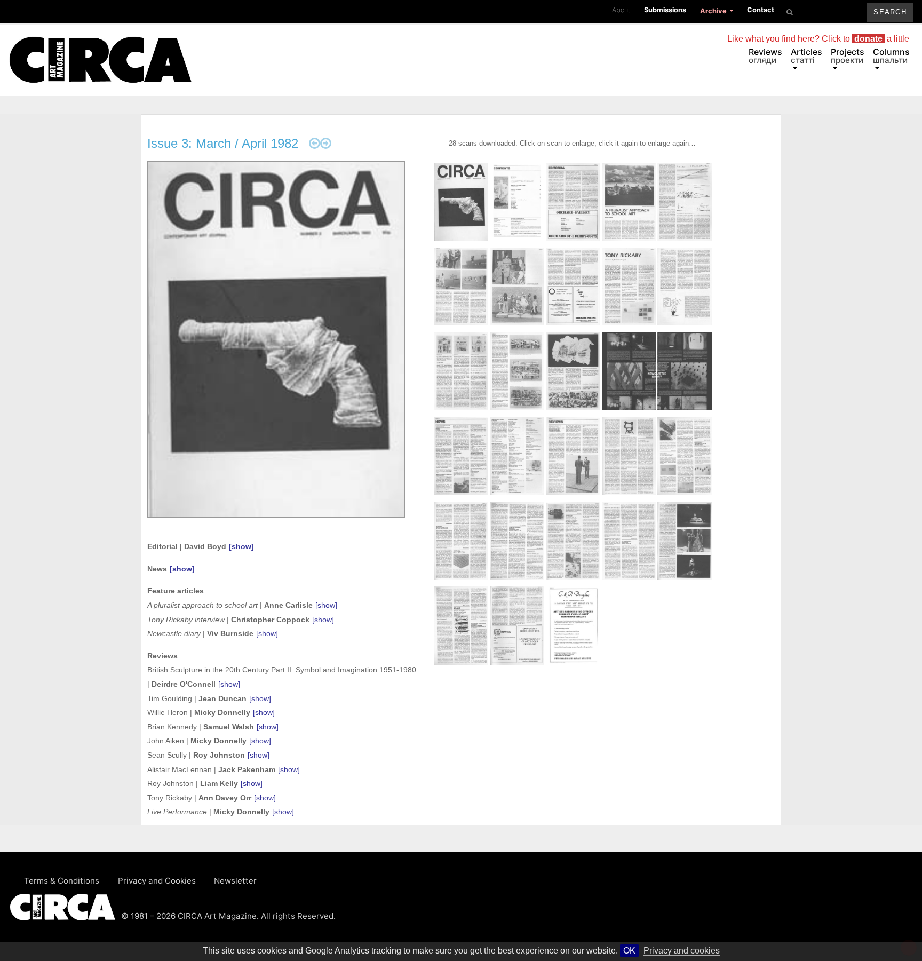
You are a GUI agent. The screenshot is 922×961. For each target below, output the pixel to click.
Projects (847, 55)
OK (629, 950)
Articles (806, 55)
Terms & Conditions (61, 881)
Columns (891, 55)
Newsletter (235, 881)
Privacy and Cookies (157, 881)
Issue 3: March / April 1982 (222, 143)
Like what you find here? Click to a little (818, 38)
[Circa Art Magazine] (100, 47)
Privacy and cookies (681, 950)
